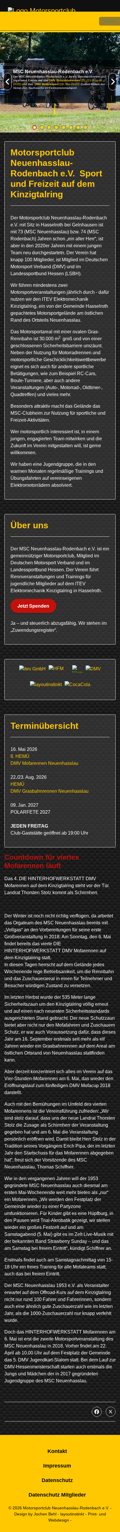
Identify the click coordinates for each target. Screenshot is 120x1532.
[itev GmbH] (32, 668)
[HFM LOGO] (59, 668)
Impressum (57, 1466)
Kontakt (57, 1451)
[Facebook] (97, 1412)
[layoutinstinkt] (46, 684)
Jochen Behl (45, 1514)
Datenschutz (57, 1480)
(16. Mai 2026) (56, 84)
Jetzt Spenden (33, 605)
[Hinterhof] (77, 668)
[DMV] (93, 668)
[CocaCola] (77, 684)
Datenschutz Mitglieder (57, 1495)
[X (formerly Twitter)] (111, 1412)
